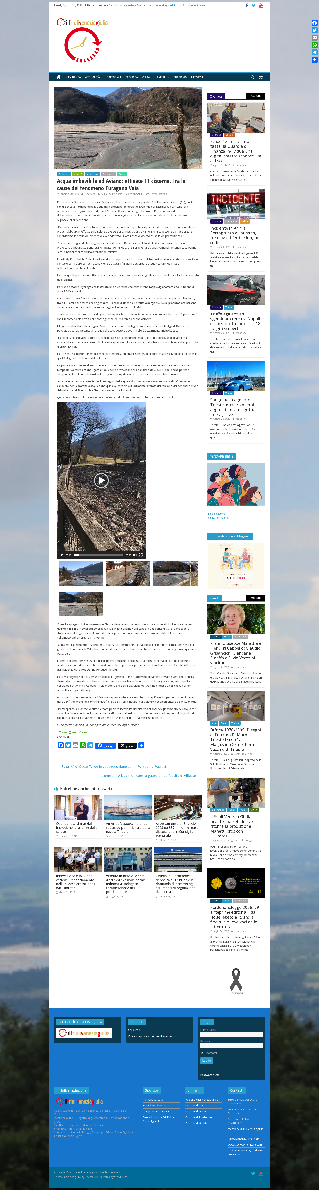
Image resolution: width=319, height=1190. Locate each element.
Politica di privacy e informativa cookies (151, 1036)
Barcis (147, 193)
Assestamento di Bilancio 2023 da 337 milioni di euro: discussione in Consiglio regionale (177, 829)
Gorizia (229, 134)
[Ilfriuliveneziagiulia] (58, 77)
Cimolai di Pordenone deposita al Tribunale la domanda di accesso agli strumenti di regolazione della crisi (175, 884)
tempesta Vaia (159, 193)
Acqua (104, 193)
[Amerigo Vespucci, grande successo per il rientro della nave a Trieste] (128, 797)
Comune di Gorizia (196, 1123)
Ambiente (64, 174)
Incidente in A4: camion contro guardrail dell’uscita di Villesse (149, 775)
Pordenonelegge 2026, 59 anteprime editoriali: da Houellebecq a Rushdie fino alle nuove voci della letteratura (234, 916)
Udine (245, 221)
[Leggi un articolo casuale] (261, 77)
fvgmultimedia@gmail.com (244, 1138)
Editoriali (114, 77)
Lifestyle (197, 77)
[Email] (314, 37)
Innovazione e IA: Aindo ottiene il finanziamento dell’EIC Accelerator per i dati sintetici (75, 882)
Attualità (92, 77)
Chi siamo (180, 77)
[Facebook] (314, 23)
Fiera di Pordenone (154, 1105)
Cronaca (131, 77)
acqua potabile (117, 193)
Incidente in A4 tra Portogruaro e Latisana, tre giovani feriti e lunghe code (234, 235)
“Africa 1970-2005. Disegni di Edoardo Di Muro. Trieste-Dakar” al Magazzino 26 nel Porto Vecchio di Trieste (235, 739)
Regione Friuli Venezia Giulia (202, 1099)
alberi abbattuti (134, 193)
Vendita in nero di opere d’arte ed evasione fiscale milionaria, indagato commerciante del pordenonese (126, 884)
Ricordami (210, 1053)
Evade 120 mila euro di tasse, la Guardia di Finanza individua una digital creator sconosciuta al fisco (235, 151)
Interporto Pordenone (156, 1111)
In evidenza (73, 77)
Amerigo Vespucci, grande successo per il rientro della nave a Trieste (128, 827)
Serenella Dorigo (243, 753)
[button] (101, 480)
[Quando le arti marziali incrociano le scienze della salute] (78, 797)
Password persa (209, 1075)
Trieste (229, 307)
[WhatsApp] (314, 45)
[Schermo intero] (141, 555)
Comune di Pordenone (198, 1117)
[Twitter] (314, 30)
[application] (101, 480)
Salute (122, 174)
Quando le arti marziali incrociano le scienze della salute (76, 827)
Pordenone (109, 174)
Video (254, 809)
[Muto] (135, 555)
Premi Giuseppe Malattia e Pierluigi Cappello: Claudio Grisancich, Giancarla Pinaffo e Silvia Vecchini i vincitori (235, 652)
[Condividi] (314, 59)
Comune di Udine (195, 1111)
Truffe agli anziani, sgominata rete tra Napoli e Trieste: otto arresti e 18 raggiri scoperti (161, 5)
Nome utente (208, 1029)
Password (206, 1041)
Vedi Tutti (256, 96)
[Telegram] (314, 52)
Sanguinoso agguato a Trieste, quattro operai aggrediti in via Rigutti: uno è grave (232, 407)
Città (146, 77)
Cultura (216, 636)
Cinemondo (218, 809)
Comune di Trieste (196, 1105)
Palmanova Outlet (153, 1099)
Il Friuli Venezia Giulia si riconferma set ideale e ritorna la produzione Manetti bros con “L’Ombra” (233, 826)
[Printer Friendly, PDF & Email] (72, 732)
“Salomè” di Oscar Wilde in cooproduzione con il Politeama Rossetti (111, 766)
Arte (214, 723)
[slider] (98, 555)
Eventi (161, 77)
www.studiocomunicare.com (245, 1144)
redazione (90, 193)
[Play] (62, 555)
